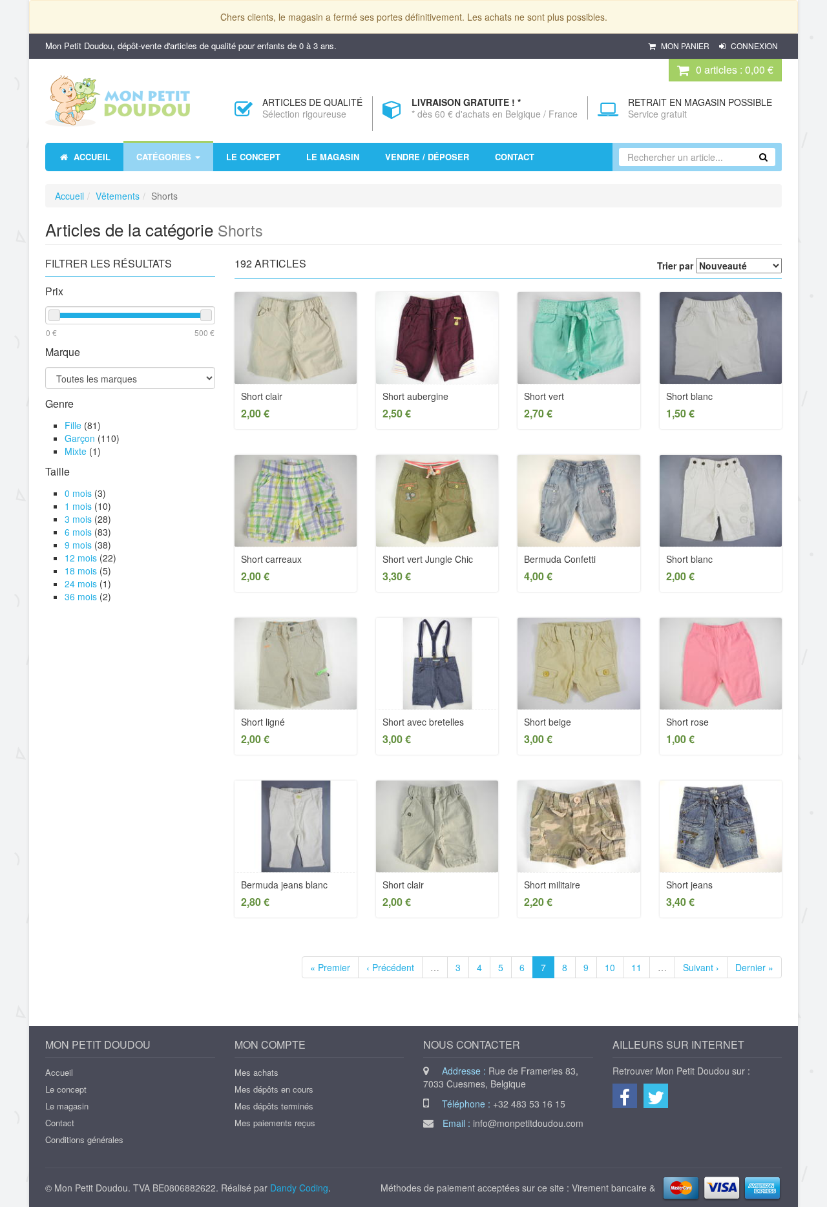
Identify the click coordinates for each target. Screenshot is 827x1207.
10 (610, 967)
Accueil (69, 195)
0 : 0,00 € (734, 69)
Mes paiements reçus (275, 1123)
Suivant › (701, 967)
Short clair (261, 396)
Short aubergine (415, 396)
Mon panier (685, 45)
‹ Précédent (390, 967)
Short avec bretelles (423, 722)
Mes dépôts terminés (274, 1106)
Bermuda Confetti (560, 559)
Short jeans (689, 884)
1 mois (78, 505)
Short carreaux (271, 559)
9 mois (78, 544)
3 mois (78, 518)
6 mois (78, 531)
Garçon (80, 438)
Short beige (547, 722)
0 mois (78, 493)
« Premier (330, 967)
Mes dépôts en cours (274, 1089)
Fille (73, 425)
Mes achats (256, 1072)
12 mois (81, 557)
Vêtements (118, 195)
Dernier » (754, 967)
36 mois (81, 596)
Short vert (544, 396)
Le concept (66, 1089)
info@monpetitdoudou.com (528, 1123)
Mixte (76, 451)
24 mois (81, 583)
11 (636, 967)
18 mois (81, 570)
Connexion (753, 45)
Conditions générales (84, 1139)
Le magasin (67, 1106)
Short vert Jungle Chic (427, 559)
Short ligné (263, 722)
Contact (59, 1123)
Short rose (687, 722)
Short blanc (689, 396)
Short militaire (552, 884)
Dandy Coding (299, 1187)
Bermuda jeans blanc (284, 884)
